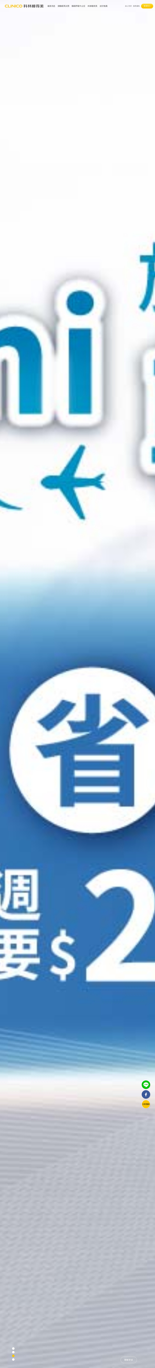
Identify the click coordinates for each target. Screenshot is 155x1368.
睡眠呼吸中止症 (78, 6)
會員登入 (147, 6)
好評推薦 (104, 6)
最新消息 (51, 6)
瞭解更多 (128, 1360)
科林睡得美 (92, 6)
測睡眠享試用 (63, 6)
